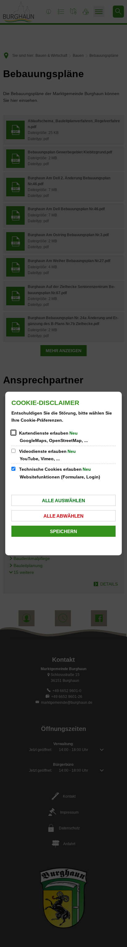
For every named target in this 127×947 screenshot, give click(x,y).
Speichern (63, 531)
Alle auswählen (63, 500)
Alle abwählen (63, 516)
